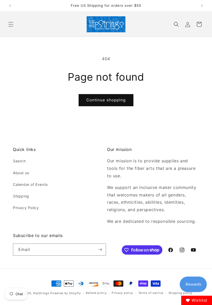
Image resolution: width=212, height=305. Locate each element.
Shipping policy (181, 293)
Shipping (21, 196)
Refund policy (96, 293)
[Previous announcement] (10, 5)
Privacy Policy (26, 207)
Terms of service (150, 293)
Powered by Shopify (65, 293)
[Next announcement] (202, 5)
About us (21, 173)
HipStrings (41, 293)
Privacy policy (122, 293)
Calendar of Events (30, 184)
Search (19, 161)
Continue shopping (106, 99)
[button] (11, 24)
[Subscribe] (100, 249)
